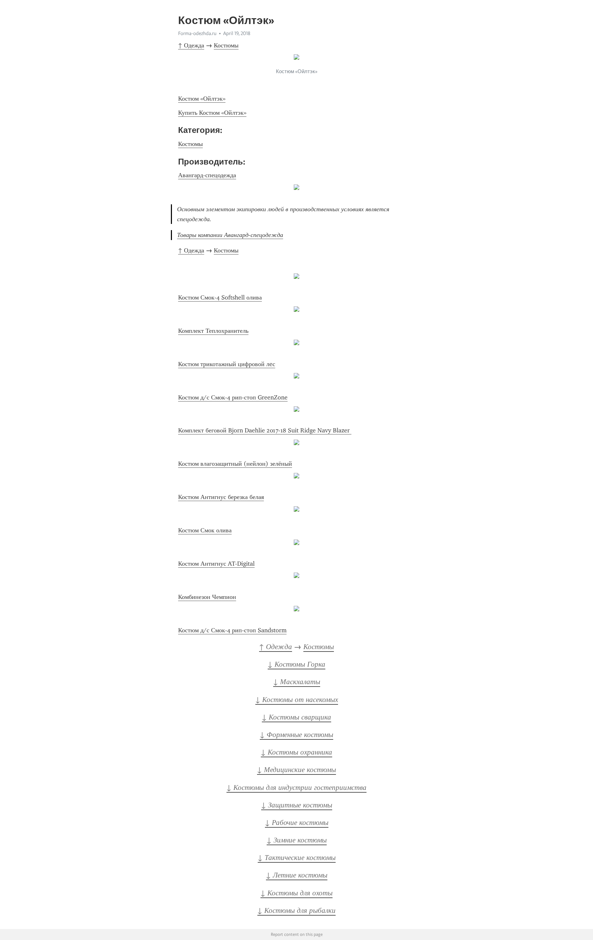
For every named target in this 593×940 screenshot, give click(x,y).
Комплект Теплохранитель (213, 331)
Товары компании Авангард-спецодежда (230, 235)
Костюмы (226, 45)
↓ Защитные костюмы (296, 805)
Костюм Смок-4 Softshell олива (220, 297)
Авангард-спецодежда (207, 175)
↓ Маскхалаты (296, 681)
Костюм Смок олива (205, 530)
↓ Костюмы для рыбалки (296, 910)
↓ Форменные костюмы (296, 734)
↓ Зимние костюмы (297, 840)
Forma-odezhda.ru (197, 33)
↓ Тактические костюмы (297, 857)
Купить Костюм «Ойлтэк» (212, 112)
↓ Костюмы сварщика (296, 717)
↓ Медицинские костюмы (296, 769)
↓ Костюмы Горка (296, 664)
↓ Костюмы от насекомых (296, 699)
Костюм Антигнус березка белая (221, 497)
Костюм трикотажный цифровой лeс (226, 364)
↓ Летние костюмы (296, 875)
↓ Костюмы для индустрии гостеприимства (296, 787)
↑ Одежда (191, 45)
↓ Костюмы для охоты (296, 892)
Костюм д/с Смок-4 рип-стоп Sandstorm (232, 630)
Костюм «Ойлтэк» (201, 98)
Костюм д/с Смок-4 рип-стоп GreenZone (233, 397)
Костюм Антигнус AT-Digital (216, 563)
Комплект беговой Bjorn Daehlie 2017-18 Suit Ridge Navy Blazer (264, 430)
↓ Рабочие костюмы (296, 822)
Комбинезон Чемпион (207, 597)
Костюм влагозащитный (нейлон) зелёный (235, 463)
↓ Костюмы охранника (296, 752)
